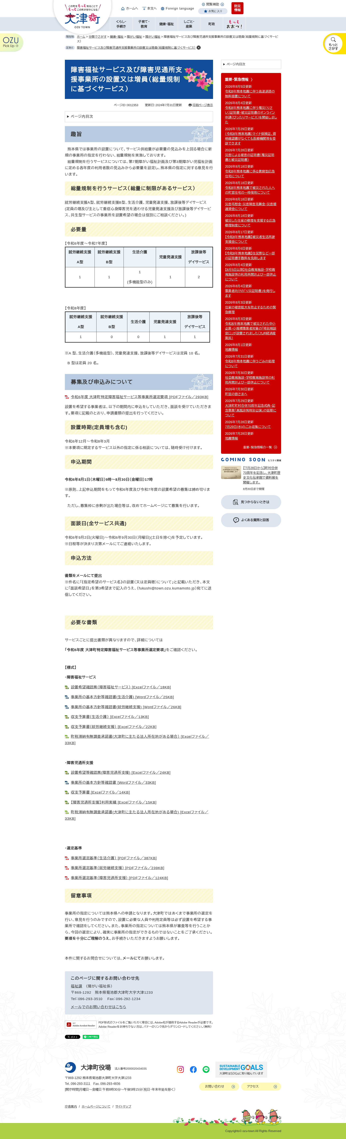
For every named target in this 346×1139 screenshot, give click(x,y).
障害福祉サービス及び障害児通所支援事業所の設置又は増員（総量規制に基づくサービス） (136, 47)
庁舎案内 (71, 1106)
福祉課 (76, 986)
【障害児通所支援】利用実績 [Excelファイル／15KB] (114, 802)
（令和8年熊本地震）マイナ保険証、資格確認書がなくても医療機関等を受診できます (250, 138)
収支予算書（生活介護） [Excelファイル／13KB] (110, 717)
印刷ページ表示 (203, 105)
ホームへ (132, 8)
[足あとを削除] (199, 48)
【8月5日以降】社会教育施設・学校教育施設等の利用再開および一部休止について (250, 274)
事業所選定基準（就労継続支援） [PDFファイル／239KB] (117, 868)
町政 (211, 24)
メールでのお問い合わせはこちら (98, 1007)
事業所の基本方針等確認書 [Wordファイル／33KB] (113, 783)
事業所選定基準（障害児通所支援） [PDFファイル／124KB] (119, 878)
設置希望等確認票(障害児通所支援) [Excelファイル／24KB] (121, 773)
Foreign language (180, 8)
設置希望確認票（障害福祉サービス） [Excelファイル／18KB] (121, 687)
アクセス (253, 1086)
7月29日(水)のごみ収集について (248, 427)
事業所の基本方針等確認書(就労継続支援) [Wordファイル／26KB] (126, 707)
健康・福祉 (166, 24)
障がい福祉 (134, 36)
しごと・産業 (189, 24)
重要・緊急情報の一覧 (257, 447)
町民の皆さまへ (236, 394)
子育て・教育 (144, 24)
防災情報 (237, 8)
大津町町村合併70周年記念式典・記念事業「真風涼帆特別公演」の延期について (250, 410)
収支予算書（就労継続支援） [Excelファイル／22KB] (114, 727)
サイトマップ (123, 1106)
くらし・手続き (121, 24)
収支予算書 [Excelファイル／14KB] (100, 792)
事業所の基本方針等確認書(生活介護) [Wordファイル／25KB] (122, 697)
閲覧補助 (212, 4)
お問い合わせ (214, 1086)
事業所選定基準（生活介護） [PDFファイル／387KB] (114, 858)
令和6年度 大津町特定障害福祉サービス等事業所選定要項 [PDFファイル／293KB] (139, 397)
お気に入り (215, 11)
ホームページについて (96, 1106)
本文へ (152, 8)
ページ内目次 (82, 117)
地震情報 (231, 349)
